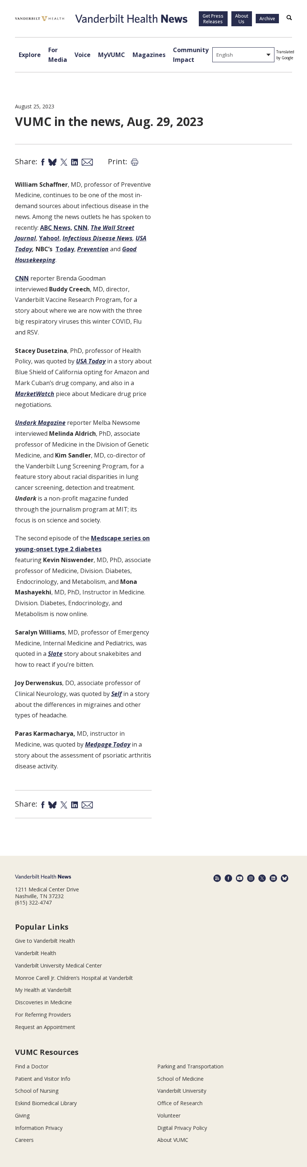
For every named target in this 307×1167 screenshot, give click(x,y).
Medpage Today (107, 744)
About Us (241, 19)
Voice (83, 55)
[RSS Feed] (217, 878)
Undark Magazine (40, 422)
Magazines (149, 55)
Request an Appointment (45, 1026)
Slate (55, 654)
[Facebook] (228, 878)
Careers (24, 1139)
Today (64, 249)
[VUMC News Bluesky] (284, 878)
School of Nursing (36, 1090)
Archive (267, 18)
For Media (57, 55)
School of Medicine (180, 1078)
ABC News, (56, 228)
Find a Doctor (31, 1066)
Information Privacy (39, 1127)
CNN (81, 228)
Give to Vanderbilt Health (45, 940)
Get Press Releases (213, 19)
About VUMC (172, 1139)
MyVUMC (111, 55)
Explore (30, 55)
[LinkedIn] (273, 878)
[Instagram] (251, 878)
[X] (262, 878)
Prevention (93, 249)
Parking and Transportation (190, 1066)
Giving (22, 1115)
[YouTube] (239, 878)
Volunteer (168, 1115)
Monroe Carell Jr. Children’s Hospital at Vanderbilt (74, 977)
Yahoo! (49, 238)
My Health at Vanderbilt (43, 989)
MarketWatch (34, 394)
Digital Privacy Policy (182, 1127)
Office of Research (180, 1103)
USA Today (91, 361)
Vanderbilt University (181, 1090)
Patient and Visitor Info (42, 1078)
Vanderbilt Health (35, 953)
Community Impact (191, 55)
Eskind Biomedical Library (46, 1103)
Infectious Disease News (98, 238)
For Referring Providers (43, 1014)
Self (116, 694)
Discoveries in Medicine (43, 1002)
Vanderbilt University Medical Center (58, 965)
